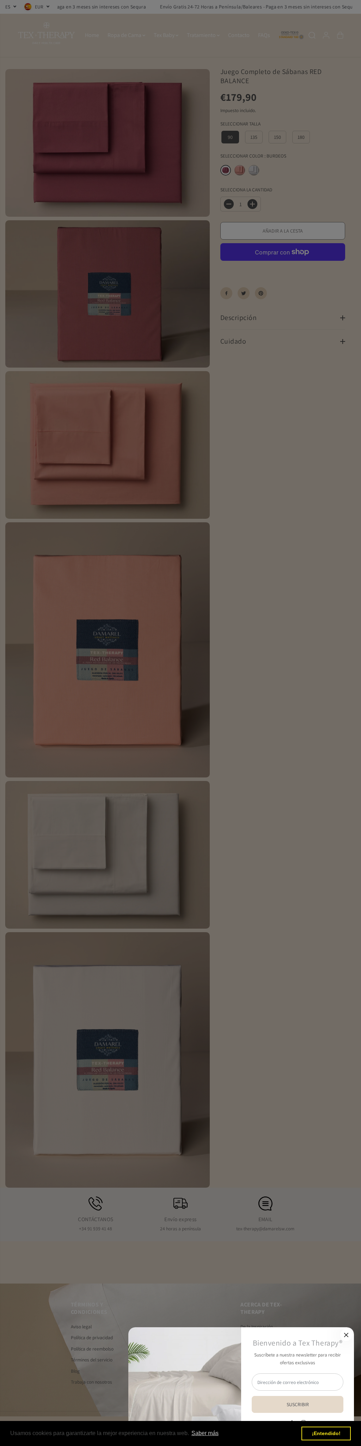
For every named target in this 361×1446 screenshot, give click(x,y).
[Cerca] (346, 1335)
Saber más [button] (205, 1433)
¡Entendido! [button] (326, 1433)
